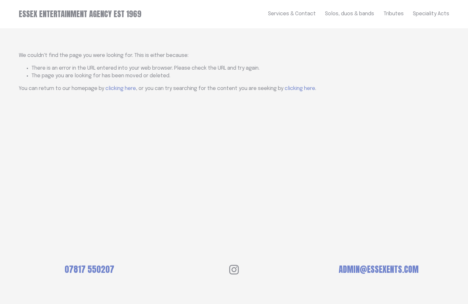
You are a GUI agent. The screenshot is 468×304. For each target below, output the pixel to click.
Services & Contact (292, 14)
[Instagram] (234, 270)
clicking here (120, 88)
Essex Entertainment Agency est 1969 (80, 14)
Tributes (394, 14)
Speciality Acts (431, 14)
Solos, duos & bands (349, 14)
